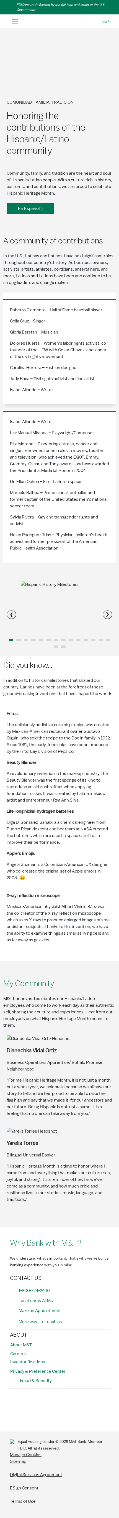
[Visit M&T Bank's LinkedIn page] (52, 1415)
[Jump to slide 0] (11, 640)
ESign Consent (24, 1488)
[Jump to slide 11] (93, 640)
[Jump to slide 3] (33, 640)
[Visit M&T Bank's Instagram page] (27, 1415)
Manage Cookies (26, 1455)
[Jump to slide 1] (18, 640)
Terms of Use (23, 1501)
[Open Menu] (14, 21)
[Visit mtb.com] (59, 21)
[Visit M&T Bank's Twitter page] (39, 1415)
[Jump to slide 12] (101, 640)
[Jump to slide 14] (56, 646)
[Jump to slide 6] (56, 640)
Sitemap (18, 1461)
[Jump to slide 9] (78, 640)
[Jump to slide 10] (86, 640)
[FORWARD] (107, 614)
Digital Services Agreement (36, 1475)
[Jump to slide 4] (41, 640)
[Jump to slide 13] (108, 640)
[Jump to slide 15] (63, 646)
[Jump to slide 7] (63, 640)
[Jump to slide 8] (71, 640)
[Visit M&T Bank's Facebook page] (14, 1415)
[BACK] (11, 614)
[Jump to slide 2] (26, 640)
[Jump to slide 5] (48, 640)
